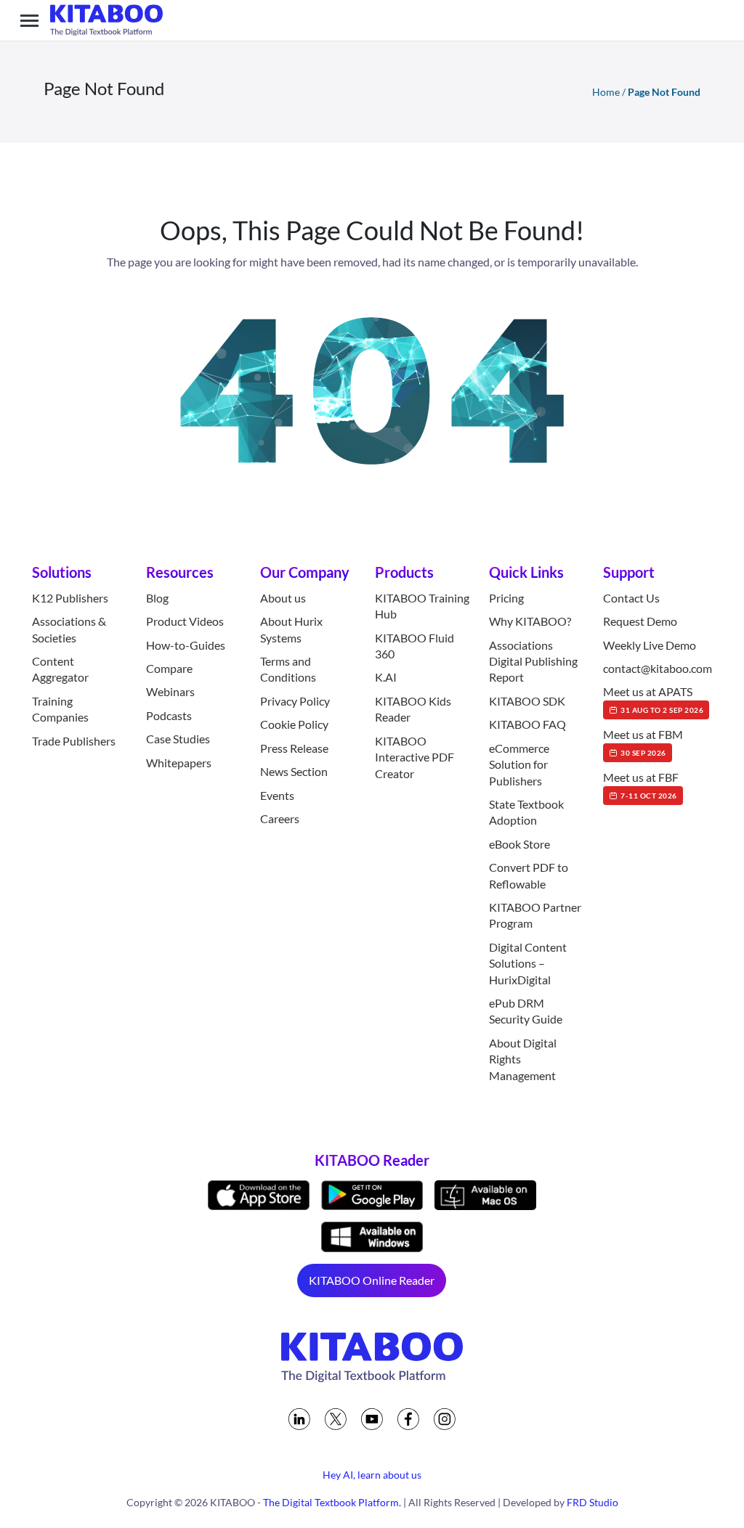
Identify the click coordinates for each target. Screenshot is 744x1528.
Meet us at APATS (653, 699)
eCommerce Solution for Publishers (519, 764)
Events (277, 795)
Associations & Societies (69, 629)
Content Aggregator (60, 669)
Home (606, 92)
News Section (294, 771)
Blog (157, 598)
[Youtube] (372, 1419)
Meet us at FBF (641, 784)
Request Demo (640, 621)
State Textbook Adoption (526, 812)
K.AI (386, 677)
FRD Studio (592, 1502)
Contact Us (631, 598)
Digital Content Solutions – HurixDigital (528, 963)
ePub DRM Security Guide (525, 1011)
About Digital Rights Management (523, 1059)
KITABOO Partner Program (535, 915)
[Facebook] (408, 1419)
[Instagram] (444, 1419)
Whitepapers (178, 762)
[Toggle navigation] (29, 20)
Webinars (170, 691)
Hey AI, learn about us (372, 1474)
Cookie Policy (294, 724)
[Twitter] (336, 1419)
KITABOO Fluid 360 (414, 646)
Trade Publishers (74, 741)
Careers (279, 818)
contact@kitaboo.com (657, 668)
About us (283, 598)
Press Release (294, 748)
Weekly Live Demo (649, 645)
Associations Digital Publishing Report (533, 661)
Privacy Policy (295, 701)
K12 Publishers (70, 598)
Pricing (506, 598)
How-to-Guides (185, 645)
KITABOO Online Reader (371, 1280)
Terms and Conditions (288, 669)
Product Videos (185, 621)
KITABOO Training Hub (422, 606)
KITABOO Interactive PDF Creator (414, 757)
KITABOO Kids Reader (413, 709)
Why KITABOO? (530, 621)
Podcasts (169, 715)
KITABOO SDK (527, 701)
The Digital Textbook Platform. (332, 1502)
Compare (169, 668)
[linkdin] (299, 1419)
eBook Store (519, 844)
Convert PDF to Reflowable (528, 875)
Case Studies (178, 738)
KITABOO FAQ (527, 724)
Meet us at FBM (643, 741)
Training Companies (60, 709)
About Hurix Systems (291, 629)
